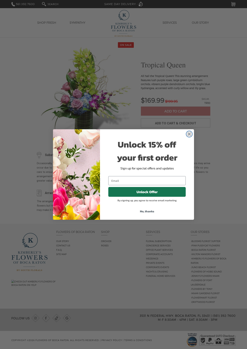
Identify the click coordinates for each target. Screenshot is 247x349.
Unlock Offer (147, 192)
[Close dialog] (189, 134)
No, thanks (147, 211)
